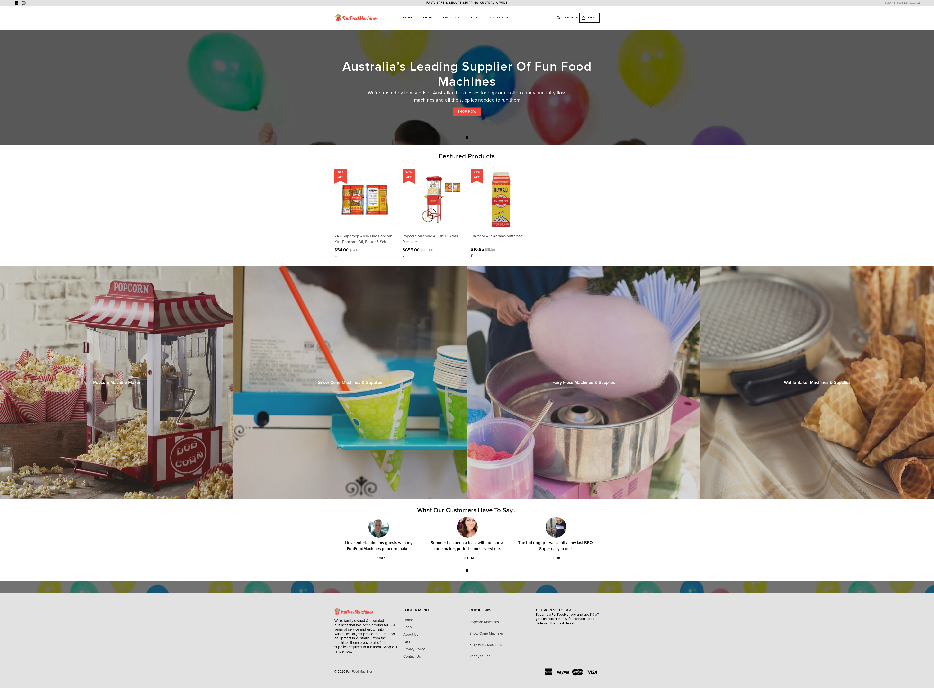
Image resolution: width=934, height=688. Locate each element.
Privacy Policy (414, 649)
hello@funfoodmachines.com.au (903, 2)
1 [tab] (467, 137)
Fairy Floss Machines (485, 645)
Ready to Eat (479, 656)
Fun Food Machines (359, 672)
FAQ (474, 17)
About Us (451, 17)
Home (407, 17)
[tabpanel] (467, 87)
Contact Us (498, 17)
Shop (427, 17)
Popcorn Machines (484, 622)
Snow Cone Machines (486, 633)
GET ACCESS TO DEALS (556, 610)
